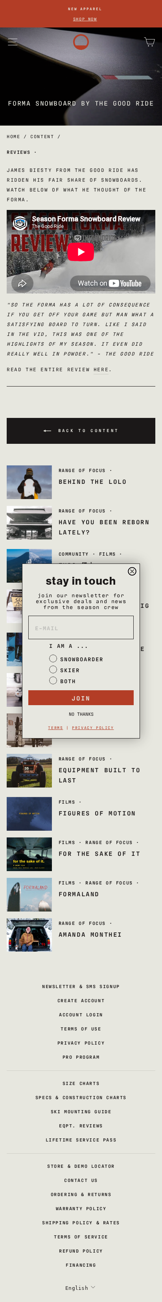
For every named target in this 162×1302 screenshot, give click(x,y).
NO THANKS (81, 714)
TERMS (55, 727)
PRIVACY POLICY (93, 727)
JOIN (81, 697)
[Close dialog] (132, 571)
